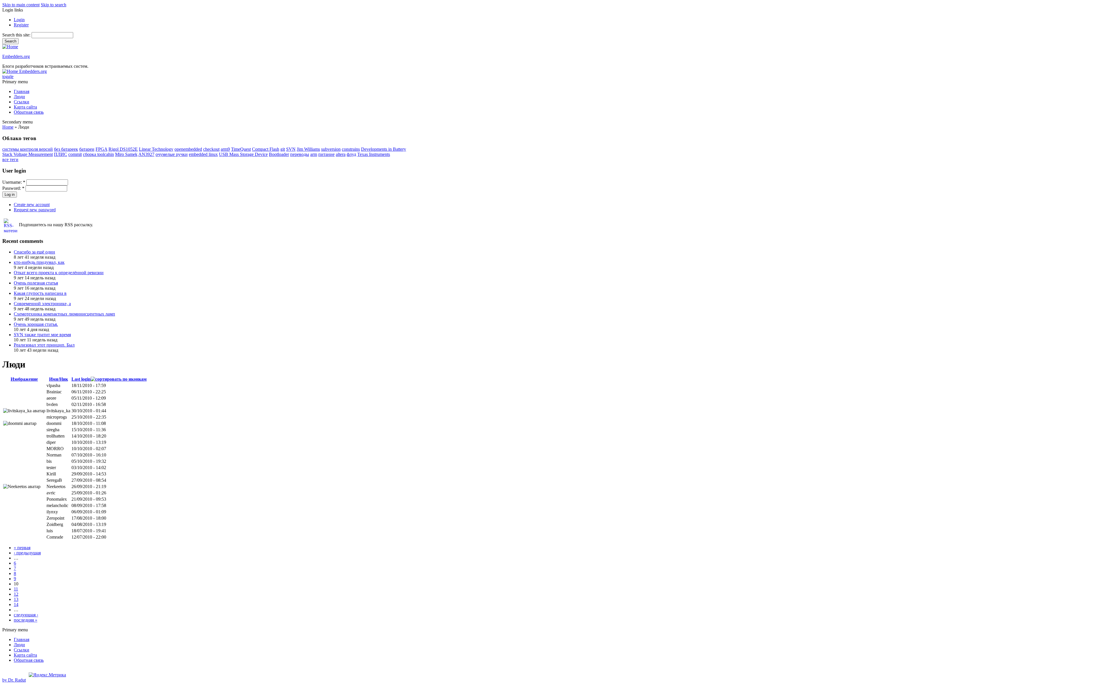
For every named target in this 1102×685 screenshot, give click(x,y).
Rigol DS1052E (123, 149)
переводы (299, 154)
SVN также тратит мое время (42, 334)
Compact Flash (265, 149)
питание (326, 154)
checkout (211, 149)
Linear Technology (156, 149)
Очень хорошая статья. (36, 324)
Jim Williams (308, 149)
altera (341, 154)
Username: (13, 182)
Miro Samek (126, 154)
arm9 (225, 149)
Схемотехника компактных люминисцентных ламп (64, 313)
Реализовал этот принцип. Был (44, 344)
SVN (291, 149)
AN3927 (146, 154)
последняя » (25, 620)
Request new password (35, 209)
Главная (21, 91)
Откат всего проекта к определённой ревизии (59, 272)
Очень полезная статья (36, 282)
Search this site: (17, 34)
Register (21, 24)
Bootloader (279, 154)
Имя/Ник (58, 379)
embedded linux (203, 154)
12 (16, 594)
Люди (19, 96)
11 (16, 589)
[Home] (10, 46)
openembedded (188, 149)
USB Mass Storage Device (243, 154)
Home (7, 127)
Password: (13, 188)
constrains (351, 149)
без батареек (66, 149)
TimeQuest (241, 149)
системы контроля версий (27, 149)
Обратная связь (29, 112)
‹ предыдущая (27, 552)
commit (75, 154)
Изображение (24, 379)
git (282, 149)
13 (16, 599)
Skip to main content (21, 4)
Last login (81, 379)
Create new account (32, 204)
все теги (10, 159)
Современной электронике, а (42, 303)
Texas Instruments (373, 154)
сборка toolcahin (98, 154)
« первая (22, 547)
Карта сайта (25, 107)
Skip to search (53, 4)
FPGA (101, 149)
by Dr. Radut (14, 680)
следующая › (26, 614)
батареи (86, 149)
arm (313, 154)
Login (19, 19)
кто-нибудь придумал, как (39, 262)
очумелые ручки (172, 154)
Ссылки (21, 101)
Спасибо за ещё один (34, 251)
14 (16, 604)
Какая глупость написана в (40, 293)
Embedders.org (16, 56)
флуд (351, 154)
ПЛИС (60, 154)
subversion (331, 149)
